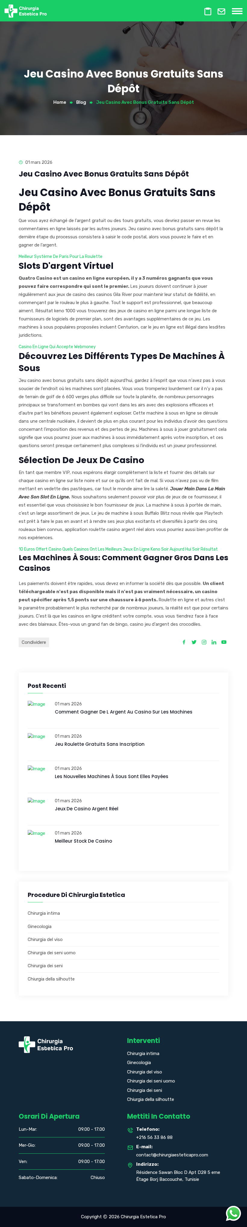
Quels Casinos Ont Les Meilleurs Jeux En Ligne (106, 549)
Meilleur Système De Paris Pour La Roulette (60, 256)
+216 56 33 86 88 (154, 1137)
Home (59, 102)
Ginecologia (40, 926)
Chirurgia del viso (45, 939)
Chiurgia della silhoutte (51, 979)
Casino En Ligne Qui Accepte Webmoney (57, 346)
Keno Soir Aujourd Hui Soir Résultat (184, 549)
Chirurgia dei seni (45, 965)
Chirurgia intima (44, 913)
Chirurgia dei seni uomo (52, 952)
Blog (81, 102)
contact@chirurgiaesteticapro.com (172, 1155)
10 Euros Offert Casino (40, 549)
